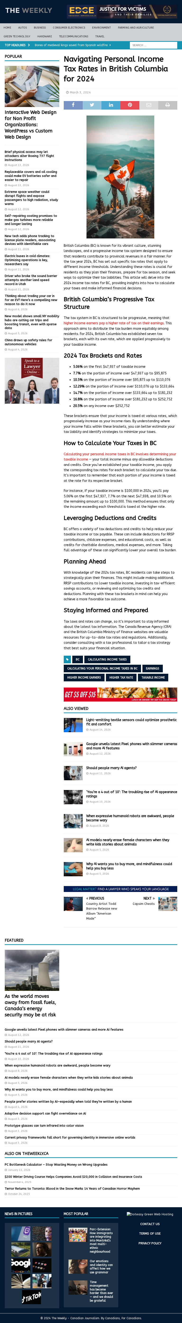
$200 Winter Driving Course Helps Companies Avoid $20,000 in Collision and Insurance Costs (73, 1176)
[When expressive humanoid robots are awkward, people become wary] (73, 821)
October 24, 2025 (19, 1194)
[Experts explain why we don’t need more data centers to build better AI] (20, 1249)
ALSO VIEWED (76, 708)
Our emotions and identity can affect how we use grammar (101, 1267)
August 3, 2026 (17, 1118)
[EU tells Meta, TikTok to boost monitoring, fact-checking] (31, 1297)
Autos (22, 27)
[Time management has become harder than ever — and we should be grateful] (77, 1287)
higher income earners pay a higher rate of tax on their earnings (114, 323)
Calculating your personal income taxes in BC (102, 668)
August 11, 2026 (100, 773)
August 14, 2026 (100, 729)
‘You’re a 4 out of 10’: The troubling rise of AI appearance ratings (54, 1053)
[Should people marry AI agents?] (73, 773)
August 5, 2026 (99, 849)
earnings (152, 668)
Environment (101, 27)
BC (77, 659)
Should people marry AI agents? (111, 768)
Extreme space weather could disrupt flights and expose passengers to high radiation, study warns (31, 198)
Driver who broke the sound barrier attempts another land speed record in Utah (31, 280)
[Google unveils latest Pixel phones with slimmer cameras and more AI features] (73, 749)
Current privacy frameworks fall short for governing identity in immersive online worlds (70, 1137)
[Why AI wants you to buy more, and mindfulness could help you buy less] (73, 869)
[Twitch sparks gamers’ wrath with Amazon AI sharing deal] (20, 1233)
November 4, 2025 (19, 1182)
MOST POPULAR (76, 1214)
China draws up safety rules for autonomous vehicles (28, 342)
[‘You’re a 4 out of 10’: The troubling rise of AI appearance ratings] (73, 797)
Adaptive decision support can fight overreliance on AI (45, 1113)
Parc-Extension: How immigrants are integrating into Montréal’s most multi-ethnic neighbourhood (101, 1240)
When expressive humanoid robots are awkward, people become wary (57, 1065)
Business (40, 27)
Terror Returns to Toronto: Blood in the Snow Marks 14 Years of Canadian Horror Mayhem (72, 1188)
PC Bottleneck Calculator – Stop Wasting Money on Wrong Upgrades (56, 1164)
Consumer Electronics (69, 27)
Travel (100, 36)
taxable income (153, 677)
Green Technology (17, 36)
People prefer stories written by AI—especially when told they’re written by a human (68, 1101)
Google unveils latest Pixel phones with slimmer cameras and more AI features (64, 1029)
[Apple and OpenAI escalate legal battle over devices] (41, 1281)
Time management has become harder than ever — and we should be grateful (101, 1291)
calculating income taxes (107, 659)
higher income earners (84, 677)
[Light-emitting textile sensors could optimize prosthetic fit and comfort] (73, 725)
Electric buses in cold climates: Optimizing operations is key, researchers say (27, 260)
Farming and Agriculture (136, 27)
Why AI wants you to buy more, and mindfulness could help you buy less (59, 1089)
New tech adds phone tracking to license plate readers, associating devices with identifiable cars (30, 240)
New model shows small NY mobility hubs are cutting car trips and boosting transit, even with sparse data (32, 322)
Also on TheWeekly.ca (27, 1153)
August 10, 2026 (100, 801)
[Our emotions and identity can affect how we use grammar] (77, 1267)
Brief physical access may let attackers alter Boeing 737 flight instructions (29, 156)
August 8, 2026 (99, 825)
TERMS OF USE (150, 1233)
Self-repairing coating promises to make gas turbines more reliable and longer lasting (31, 220)
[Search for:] (153, 45)
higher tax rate (121, 677)
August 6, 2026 (17, 309)
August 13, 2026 (18, 165)
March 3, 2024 (80, 92)
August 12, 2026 (100, 753)
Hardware (44, 36)
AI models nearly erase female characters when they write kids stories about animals (127, 842)
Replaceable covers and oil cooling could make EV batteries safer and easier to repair (31, 176)
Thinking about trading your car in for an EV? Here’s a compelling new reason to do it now (31, 300)
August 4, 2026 (17, 349)
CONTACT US (150, 1224)
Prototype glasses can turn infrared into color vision (44, 1125)
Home (7, 27)
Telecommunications (73, 36)
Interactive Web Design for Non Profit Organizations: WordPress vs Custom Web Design (30, 125)
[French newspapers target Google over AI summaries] (20, 1265)
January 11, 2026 (19, 1170)
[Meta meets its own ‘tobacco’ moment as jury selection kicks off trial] (41, 1249)
